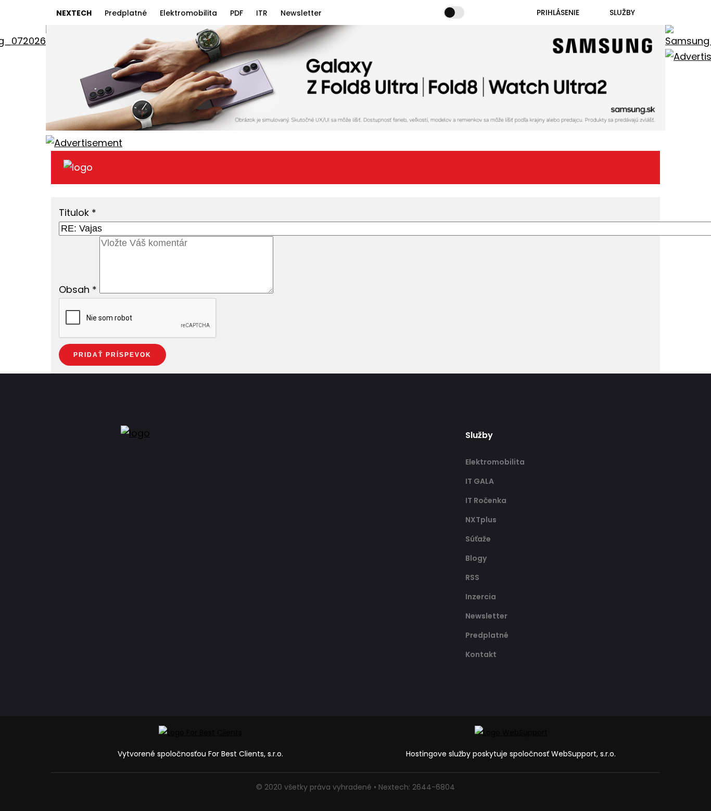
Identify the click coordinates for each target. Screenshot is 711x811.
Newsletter (301, 13)
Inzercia (480, 596)
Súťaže (478, 539)
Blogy (476, 558)
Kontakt (481, 654)
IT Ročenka (485, 500)
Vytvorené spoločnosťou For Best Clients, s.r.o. (200, 754)
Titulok (77, 212)
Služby (622, 12)
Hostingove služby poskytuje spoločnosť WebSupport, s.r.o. (511, 754)
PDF (236, 13)
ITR (262, 13)
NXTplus (481, 519)
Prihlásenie (558, 12)
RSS (472, 577)
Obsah (78, 290)
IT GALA (479, 481)
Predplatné (126, 13)
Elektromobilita (188, 13)
